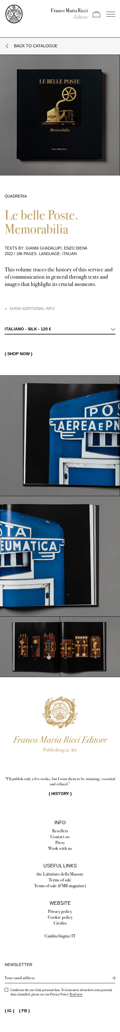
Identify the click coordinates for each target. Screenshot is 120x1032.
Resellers (60, 831)
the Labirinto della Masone (60, 874)
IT (73, 936)
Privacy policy (60, 911)
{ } (60, 793)
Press (60, 842)
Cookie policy (60, 917)
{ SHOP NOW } (18, 353)
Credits (60, 923)
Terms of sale (60, 880)
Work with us (60, 848)
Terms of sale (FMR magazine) (60, 885)
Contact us (60, 836)
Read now (76, 994)
